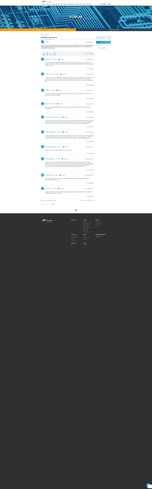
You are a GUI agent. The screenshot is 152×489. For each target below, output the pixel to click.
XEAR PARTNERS (73, 240)
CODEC (96, 227)
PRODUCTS (49, 4)
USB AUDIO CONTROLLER (99, 222)
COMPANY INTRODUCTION (87, 222)
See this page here (72, 93)
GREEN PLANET (85, 230)
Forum (43, 34)
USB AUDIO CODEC (98, 221)
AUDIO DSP (97, 225)
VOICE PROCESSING (74, 237)
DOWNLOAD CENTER (86, 237)
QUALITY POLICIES (86, 225)
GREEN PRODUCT (85, 228)
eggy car (65, 80)
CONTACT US (97, 237)
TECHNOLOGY (55, 4)
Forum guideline (102, 48)
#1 (56, 59)
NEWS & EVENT (78, 4)
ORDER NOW (88, 4)
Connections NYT (48, 191)
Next (53, 204)
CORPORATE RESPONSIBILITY (87, 227)
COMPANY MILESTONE (86, 224)
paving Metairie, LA (67, 150)
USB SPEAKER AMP (98, 224)
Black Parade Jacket (54, 179)
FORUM (83, 4)
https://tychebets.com (65, 165)
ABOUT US (44, 4)
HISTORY (84, 221)
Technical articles (114, 30)
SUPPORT (60, 4)
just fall (51, 65)
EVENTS (72, 244)
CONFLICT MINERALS (86, 231)
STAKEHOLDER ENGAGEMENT (69, 4)
